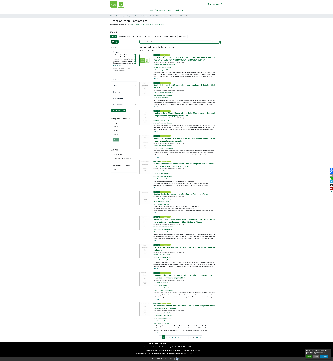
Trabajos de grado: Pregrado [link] (124, 16)
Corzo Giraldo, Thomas (160, 285)
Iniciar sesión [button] (216, 4)
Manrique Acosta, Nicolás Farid (162, 313)
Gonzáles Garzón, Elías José (161, 321)
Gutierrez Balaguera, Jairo (161, 70)
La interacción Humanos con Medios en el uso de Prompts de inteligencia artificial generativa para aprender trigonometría (184, 165)
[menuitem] (169, 10)
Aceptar (309, 356)
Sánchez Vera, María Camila (161, 254)
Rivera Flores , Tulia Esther (161, 97)
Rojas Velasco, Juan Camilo (161, 201)
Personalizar (324, 356)
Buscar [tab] (114, 36)
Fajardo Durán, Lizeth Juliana (161, 282)
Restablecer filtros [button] (119, 110)
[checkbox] (113, 54)
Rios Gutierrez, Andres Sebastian (163, 232)
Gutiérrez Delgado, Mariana (161, 120)
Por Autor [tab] (139, 36)
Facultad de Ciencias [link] (141, 16)
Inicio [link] (112, 16)
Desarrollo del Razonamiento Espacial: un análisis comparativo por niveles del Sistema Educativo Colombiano (184, 307)
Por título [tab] (148, 36)
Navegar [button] (169, 10)
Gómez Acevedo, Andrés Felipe (162, 199)
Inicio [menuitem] (151, 10)
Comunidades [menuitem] (160, 10)
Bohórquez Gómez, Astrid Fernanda (164, 64)
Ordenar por (117, 154)
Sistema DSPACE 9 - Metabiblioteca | (163, 359)
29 (197, 337)
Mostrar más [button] (117, 65)
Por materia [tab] (157, 36)
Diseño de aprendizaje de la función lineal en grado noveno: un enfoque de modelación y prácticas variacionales (184, 139)
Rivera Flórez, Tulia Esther (161, 323)
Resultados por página (121, 165)
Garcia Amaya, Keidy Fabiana (162, 257)
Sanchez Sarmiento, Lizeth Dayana (163, 226)
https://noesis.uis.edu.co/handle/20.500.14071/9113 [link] (147, 24)
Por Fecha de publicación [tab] (126, 36)
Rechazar (316, 356)
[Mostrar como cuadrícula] (117, 42)
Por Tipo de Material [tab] (170, 36)
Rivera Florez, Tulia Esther (161, 204)
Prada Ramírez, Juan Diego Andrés (163, 179)
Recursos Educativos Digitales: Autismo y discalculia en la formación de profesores (184, 248)
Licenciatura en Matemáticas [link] (175, 16)
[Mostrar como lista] (113, 42)
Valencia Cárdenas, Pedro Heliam (163, 92)
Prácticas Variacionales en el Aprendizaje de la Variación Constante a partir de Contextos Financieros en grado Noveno (184, 276)
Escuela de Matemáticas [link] (157, 16)
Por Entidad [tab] (182, 36)
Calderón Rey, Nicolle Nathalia (162, 315)
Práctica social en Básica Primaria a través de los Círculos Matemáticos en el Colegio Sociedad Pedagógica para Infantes (184, 114)
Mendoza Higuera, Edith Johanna (163, 148)
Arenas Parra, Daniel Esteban (162, 67)
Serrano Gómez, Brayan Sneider (162, 171)
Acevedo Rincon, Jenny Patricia (162, 229)
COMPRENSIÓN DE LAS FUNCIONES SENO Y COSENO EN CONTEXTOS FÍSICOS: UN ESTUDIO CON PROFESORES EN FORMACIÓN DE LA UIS (184, 58)
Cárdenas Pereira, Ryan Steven (162, 318)
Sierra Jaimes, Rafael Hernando (162, 145)
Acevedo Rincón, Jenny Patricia (162, 123)
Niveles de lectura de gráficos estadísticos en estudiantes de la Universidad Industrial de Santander (184, 86)
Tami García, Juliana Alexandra (162, 95)
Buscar (215, 42)
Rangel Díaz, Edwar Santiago (161, 173)
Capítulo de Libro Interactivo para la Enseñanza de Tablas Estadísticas (180, 194)
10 (190, 337)
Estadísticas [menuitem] (179, 10)
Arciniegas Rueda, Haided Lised (162, 288)
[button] (208, 4)
